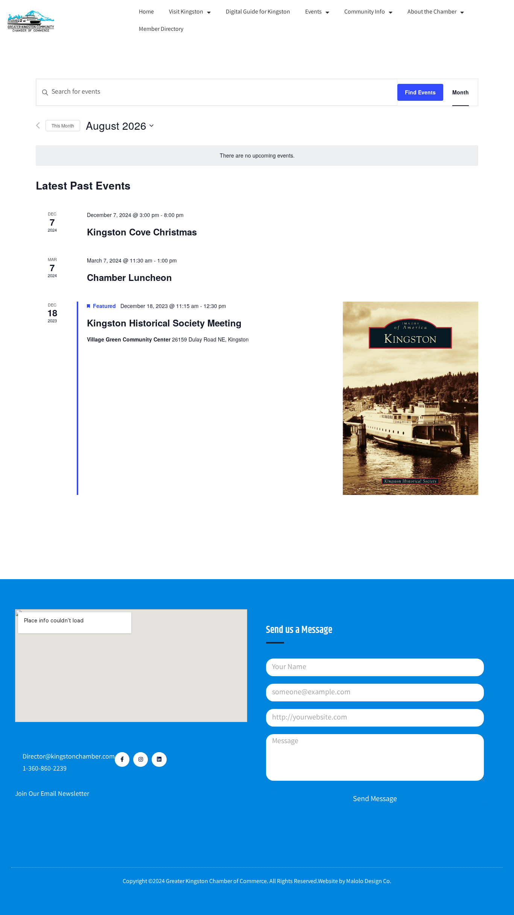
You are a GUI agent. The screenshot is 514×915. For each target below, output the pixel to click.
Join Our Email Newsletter (52, 794)
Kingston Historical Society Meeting (164, 322)
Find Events (420, 92)
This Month (63, 125)
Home (146, 12)
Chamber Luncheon (129, 277)
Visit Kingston (186, 12)
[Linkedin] (159, 759)
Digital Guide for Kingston (258, 12)
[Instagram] (140, 759)
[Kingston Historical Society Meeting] (410, 398)
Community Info (364, 12)
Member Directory (161, 29)
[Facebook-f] (122, 759)
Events (313, 12)
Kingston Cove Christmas (142, 231)
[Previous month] (38, 125)
